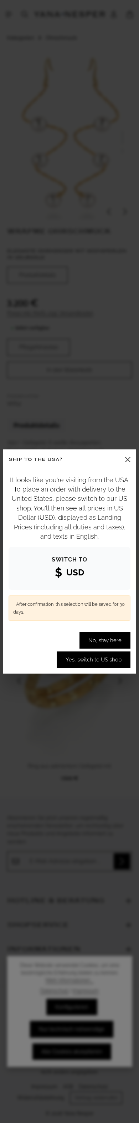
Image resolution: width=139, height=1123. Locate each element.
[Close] (127, 459)
